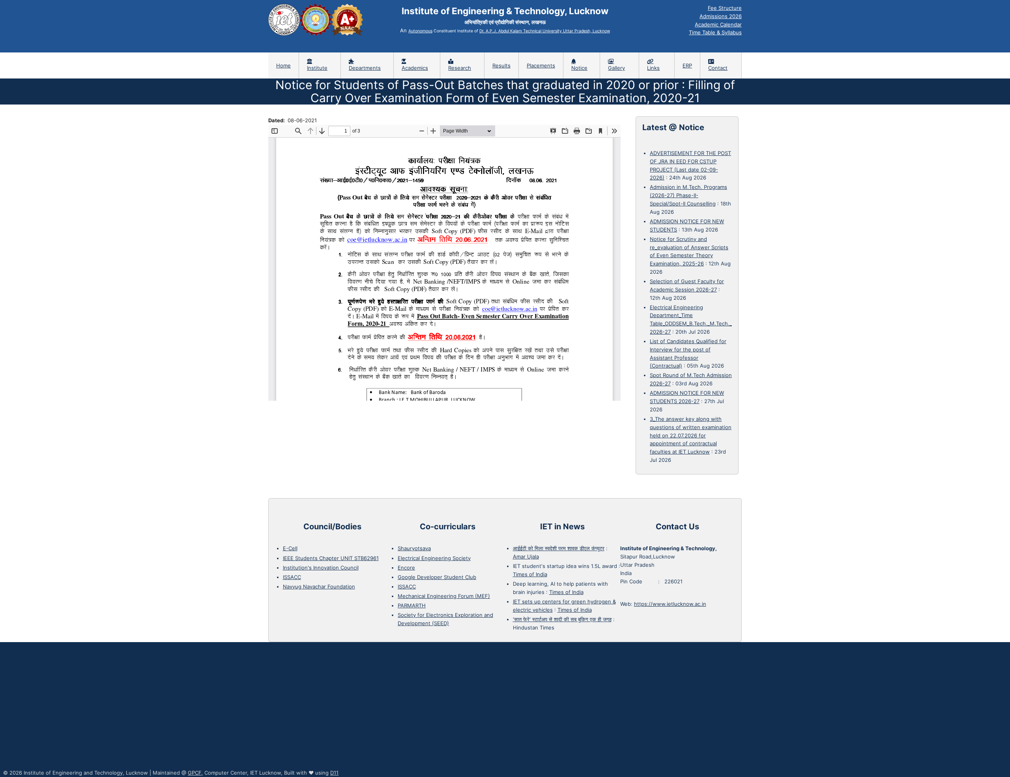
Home (283, 65)
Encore (406, 567)
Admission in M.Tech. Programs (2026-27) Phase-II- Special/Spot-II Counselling (688, 195)
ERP (687, 65)
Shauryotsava (414, 548)
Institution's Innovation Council (321, 567)
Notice (579, 68)
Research (459, 68)
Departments (365, 68)
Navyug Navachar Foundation (319, 586)
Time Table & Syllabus (715, 32)
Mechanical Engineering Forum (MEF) (444, 596)
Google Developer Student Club (437, 577)
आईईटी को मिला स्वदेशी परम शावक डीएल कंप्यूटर (558, 548)
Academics (415, 68)
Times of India (530, 574)
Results (501, 65)
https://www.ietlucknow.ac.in (670, 604)
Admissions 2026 (721, 16)
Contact (718, 68)
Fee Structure (725, 8)
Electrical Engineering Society (434, 558)
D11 (334, 773)
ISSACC (292, 577)
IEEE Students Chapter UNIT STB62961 (331, 558)
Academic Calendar (718, 24)
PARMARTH (412, 605)
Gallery (616, 68)
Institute (317, 68)
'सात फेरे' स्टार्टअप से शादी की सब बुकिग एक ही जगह (562, 619)
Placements (541, 65)
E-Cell (290, 548)
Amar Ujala (526, 556)
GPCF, (195, 773)
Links (653, 68)
